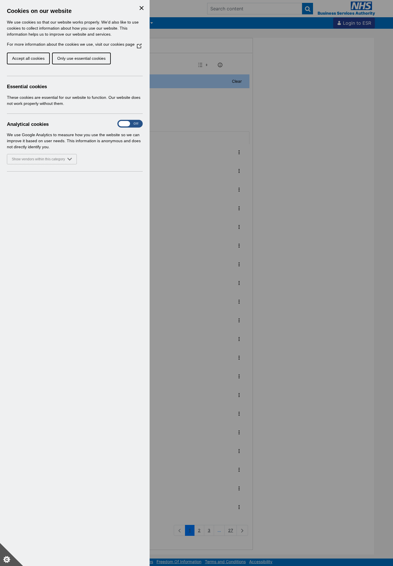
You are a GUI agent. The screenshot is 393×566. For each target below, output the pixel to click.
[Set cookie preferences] (11, 554)
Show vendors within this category (38, 159)
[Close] (141, 8)
